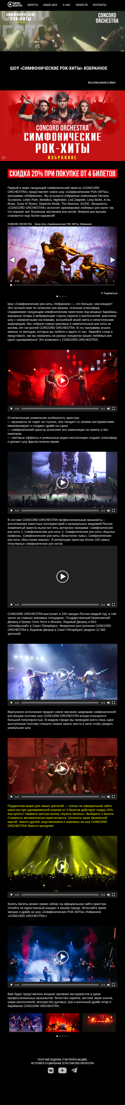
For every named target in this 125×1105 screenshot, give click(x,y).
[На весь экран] (113, 408)
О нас (66, 4)
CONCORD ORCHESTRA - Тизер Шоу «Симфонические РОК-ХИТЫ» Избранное (50, 224)
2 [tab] (60, 296)
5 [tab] (68, 1036)
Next (112, 260)
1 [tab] (57, 296)
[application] (62, 381)
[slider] (60, 408)
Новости (82, 4)
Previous (12, 260)
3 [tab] (62, 296)
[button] (62, 381)
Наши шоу (50, 4)
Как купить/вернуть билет (102, 82)
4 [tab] (65, 296)
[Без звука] (108, 408)
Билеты (33, 4)
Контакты (99, 4)
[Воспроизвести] (11, 408)
